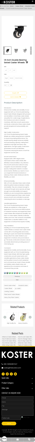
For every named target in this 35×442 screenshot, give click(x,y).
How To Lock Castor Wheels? (25, 337)
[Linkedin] (7, 374)
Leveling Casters (9, 291)
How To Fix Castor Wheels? (9, 341)
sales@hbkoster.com (12, 368)
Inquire (14, 93)
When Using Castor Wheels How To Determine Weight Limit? (9, 345)
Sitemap (20, 432)
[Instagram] (15, 374)
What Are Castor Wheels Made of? (25, 343)
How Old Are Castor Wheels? (9, 343)
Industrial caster (23, 285)
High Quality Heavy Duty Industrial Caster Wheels (12, 323)
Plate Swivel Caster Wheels (12, 294)
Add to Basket (14, 97)
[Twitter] (11, 374)
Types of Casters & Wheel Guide (25, 345)
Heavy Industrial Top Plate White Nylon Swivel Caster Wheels (23, 323)
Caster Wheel (8, 288)
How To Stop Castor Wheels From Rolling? (25, 341)
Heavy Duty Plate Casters (11, 297)
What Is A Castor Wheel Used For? (9, 337)
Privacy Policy (28, 432)
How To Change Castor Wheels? (25, 339)
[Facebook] (3, 374)
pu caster (18, 288)
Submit (9, 423)
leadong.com (21, 434)
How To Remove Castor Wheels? (9, 339)
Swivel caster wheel (9, 285)
